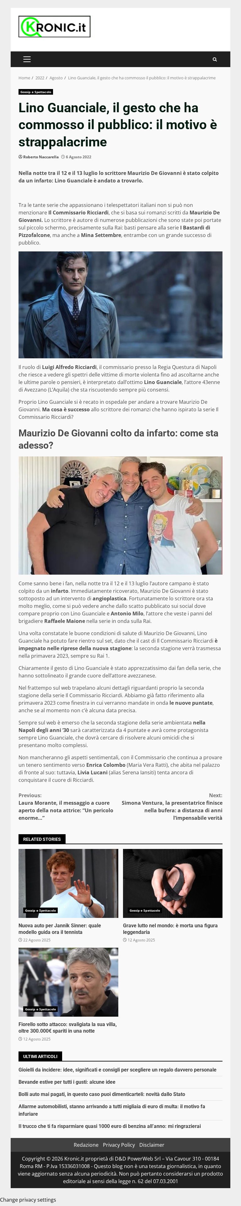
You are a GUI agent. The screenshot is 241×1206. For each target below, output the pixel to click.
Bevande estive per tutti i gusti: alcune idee (67, 1082)
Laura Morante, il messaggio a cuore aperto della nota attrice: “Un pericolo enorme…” (66, 806)
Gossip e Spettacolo (35, 92)
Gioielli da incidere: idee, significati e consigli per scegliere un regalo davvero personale (118, 1070)
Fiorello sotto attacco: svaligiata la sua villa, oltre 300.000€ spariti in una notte (68, 982)
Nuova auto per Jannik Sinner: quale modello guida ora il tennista (68, 883)
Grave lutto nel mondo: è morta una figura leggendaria (173, 883)
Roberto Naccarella (41, 157)
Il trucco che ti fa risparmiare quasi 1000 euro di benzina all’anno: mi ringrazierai (110, 1126)
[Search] (215, 59)
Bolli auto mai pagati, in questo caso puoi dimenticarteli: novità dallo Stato (102, 1094)
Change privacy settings (28, 1199)
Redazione (86, 1144)
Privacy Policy (119, 1144)
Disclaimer (151, 1144)
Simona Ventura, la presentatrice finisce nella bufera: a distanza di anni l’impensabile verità (172, 806)
